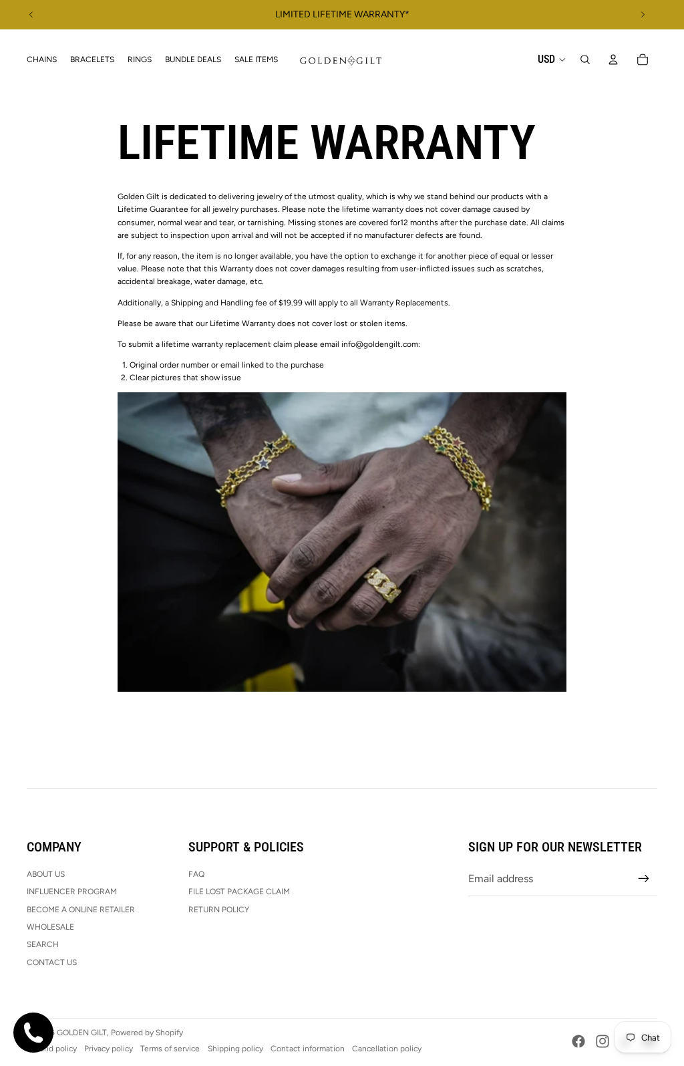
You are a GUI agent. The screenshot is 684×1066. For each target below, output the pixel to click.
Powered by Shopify (147, 1032)
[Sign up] (644, 878)
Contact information (308, 1048)
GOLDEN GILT (82, 1032)
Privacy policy (108, 1048)
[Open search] (585, 59)
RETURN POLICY (218, 909)
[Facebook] (578, 1041)
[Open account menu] (613, 59)
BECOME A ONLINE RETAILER (81, 909)
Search (43, 944)
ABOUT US (46, 874)
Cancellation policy (386, 1048)
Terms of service (170, 1048)
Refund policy (52, 1048)
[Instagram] (602, 1041)
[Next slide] (642, 14)
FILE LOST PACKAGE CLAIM (239, 891)
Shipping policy (235, 1048)
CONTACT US (52, 962)
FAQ (196, 874)
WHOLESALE (50, 927)
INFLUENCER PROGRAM (72, 891)
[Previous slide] (31, 14)
